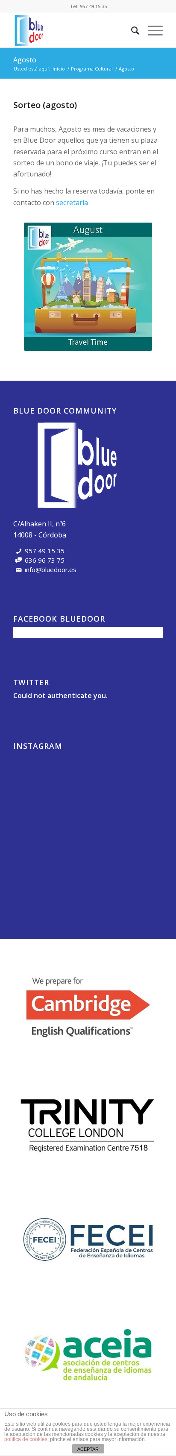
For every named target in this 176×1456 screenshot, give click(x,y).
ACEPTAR (88, 1449)
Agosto (24, 60)
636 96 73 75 (45, 560)
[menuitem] (131, 30)
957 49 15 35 (93, 6)
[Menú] (151, 30)
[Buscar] (131, 30)
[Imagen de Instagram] (37, 778)
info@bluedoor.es (50, 569)
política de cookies (25, 1439)
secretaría (72, 202)
